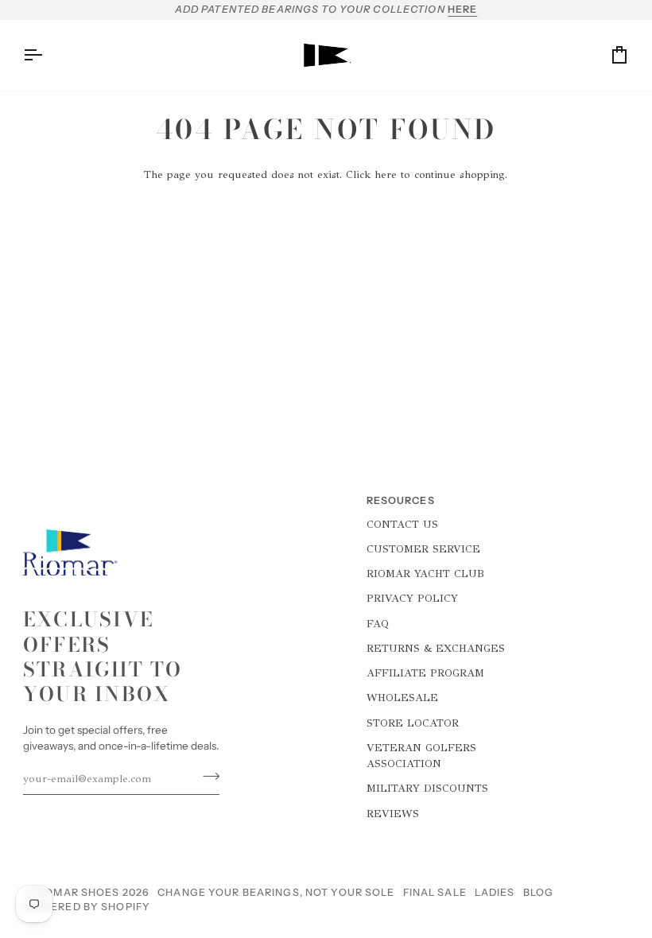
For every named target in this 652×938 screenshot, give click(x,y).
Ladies (495, 892)
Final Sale (435, 892)
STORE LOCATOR (413, 723)
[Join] (206, 776)
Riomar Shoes (77, 892)
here (386, 174)
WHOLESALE (402, 697)
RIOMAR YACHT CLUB (425, 573)
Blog (538, 892)
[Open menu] (47, 55)
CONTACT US (402, 524)
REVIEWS (393, 813)
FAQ (378, 623)
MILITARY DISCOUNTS (427, 788)
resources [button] (401, 500)
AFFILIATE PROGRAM (425, 673)
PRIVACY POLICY (412, 598)
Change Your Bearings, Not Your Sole (275, 892)
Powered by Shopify (86, 907)
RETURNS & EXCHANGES (436, 648)
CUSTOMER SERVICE (423, 549)
